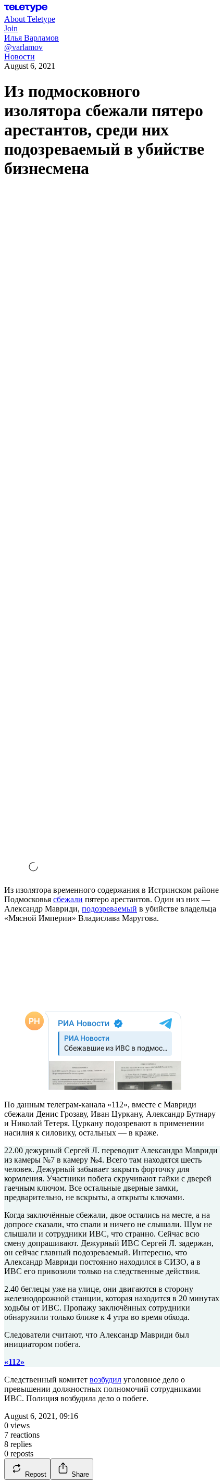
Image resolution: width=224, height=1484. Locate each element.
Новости (19, 56)
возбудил (105, 1379)
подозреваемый (109, 908)
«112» (14, 1361)
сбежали (68, 899)
